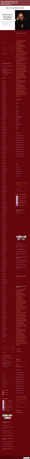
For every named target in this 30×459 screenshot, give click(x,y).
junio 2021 (3, 176)
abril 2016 (3, 273)
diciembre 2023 (4, 127)
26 (6, 349)
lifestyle (17, 66)
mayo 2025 (4, 99)
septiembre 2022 (4, 152)
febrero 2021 (4, 183)
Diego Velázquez (18, 51)
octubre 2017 (4, 248)
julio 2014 (3, 304)
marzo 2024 (4, 122)
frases (23, 57)
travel (21, 341)
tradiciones (18, 341)
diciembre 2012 (4, 328)
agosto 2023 (4, 134)
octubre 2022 (4, 150)
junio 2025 (3, 98)
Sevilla (23, 89)
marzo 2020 (4, 201)
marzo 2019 (4, 220)
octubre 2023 (4, 130)
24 (3, 349)
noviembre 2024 (4, 109)
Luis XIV (20, 68)
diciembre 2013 (4, 315)
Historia (17, 113)
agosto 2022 (4, 153)
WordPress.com (4, 386)
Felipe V (24, 54)
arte (17, 42)
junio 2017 (3, 255)
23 (12, 49)
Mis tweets (18, 410)
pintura (22, 88)
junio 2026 (3, 81)
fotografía (17, 304)
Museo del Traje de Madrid (20, 85)
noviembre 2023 (4, 129)
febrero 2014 (4, 312)
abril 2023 (3, 140)
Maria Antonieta (18, 69)
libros (23, 65)
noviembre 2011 (4, 335)
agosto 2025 (4, 96)
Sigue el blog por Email (21, 396)
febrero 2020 (4, 202)
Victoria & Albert (21, 94)
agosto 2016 (4, 266)
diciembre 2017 (4, 245)
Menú (27, 1)
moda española (21, 321)
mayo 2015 (4, 289)
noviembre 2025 (4, 91)
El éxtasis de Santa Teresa (19, 243)
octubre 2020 (4, 189)
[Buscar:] (8, 59)
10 (3, 47)
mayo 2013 (4, 323)
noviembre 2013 (4, 317)
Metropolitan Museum (19, 71)
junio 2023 (3, 137)
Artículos (17, 106)
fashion (25, 52)
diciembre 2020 (4, 186)
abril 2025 (3, 101)
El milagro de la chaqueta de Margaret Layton (7, 66)
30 (12, 349)
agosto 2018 (4, 232)
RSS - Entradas (6, 392)
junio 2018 (3, 235)
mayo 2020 (4, 197)
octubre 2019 (4, 209)
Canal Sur (17, 46)
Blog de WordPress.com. (15, 457)
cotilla (22, 48)
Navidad (21, 86)
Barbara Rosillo (18, 43)
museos (17, 86)
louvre (17, 68)
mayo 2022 (4, 158)
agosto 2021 (4, 173)
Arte (16, 108)
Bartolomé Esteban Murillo (20, 45)
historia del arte (18, 60)
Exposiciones (21, 52)
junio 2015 (3, 287)
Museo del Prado (18, 83)
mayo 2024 (4, 119)
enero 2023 (4, 145)
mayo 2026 (4, 83)
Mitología (25, 71)
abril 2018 (3, 238)
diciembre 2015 (4, 279)
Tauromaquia (22, 91)
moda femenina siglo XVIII (20, 74)
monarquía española (19, 77)
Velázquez (24, 341)
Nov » (5, 53)
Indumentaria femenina (19, 63)
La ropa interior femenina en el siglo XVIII (21, 246)
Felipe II (17, 54)
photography (18, 88)
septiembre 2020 (4, 191)
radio (17, 126)
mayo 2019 (4, 217)
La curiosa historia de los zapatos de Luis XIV (21, 267)
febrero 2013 (4, 325)
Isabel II (25, 63)
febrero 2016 (4, 276)
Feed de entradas (18, 171)
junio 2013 (3, 322)
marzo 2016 (4, 274)
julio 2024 (3, 116)
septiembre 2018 (4, 230)
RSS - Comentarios (18, 351)
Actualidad (20, 40)
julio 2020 (3, 194)
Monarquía (23, 324)
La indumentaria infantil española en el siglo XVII (21, 257)
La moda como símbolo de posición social (21, 254)
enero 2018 (4, 243)
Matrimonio (24, 69)
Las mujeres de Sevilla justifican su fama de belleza (7, 70)
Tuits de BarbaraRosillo (19, 212)
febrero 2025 (4, 104)
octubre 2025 (4, 93)
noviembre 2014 (4, 299)
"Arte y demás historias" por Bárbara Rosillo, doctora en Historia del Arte (9, 3)
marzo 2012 (4, 330)
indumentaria (18, 62)
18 (4, 49)
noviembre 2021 (4, 168)
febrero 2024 (4, 124)
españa (17, 52)
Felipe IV (21, 54)
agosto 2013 (4, 320)
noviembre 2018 (4, 227)
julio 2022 (3, 155)
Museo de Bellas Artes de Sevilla (21, 82)
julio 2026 (3, 80)
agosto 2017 (4, 251)
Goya (26, 57)
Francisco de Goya (19, 57)
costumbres (18, 48)
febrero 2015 (4, 294)
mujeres (24, 77)
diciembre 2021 (4, 166)
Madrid (24, 68)
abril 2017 (3, 258)
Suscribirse (18, 188)
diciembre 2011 (4, 333)
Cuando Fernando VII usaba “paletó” (21, 264)
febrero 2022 (4, 163)
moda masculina (18, 324)
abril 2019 (3, 219)
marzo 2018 (4, 240)
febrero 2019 (4, 222)
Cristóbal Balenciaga (19, 49)
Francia (21, 304)
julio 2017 (3, 253)
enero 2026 (4, 88)
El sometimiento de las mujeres (6, 72)
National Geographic (19, 124)
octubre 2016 (4, 263)
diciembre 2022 (4, 147)
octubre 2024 (4, 111)
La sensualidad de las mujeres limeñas (21, 260)
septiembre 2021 (4, 171)
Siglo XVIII (17, 91)
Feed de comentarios (19, 173)
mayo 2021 (4, 178)
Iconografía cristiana (19, 116)
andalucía (24, 40)
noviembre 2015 (4, 281)
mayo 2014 (4, 307)
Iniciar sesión (18, 169)
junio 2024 (3, 117)
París (23, 86)
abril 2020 (3, 199)
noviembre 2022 (4, 148)
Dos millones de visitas (5, 68)
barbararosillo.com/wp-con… (20, 135)
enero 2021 (4, 184)
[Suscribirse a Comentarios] (2, 394)
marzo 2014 (4, 310)
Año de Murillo (21, 42)
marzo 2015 (4, 292)
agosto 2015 (4, 284)
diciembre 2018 (4, 225)
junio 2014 (3, 305)
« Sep (3, 53)
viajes (17, 94)
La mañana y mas (19, 65)
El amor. (23, 51)
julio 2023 (3, 135)
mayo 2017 (4, 256)
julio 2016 (3, 268)
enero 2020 (4, 204)
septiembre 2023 (4, 132)
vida (25, 94)
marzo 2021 (4, 181)
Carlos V (21, 46)
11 (4, 47)
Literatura (21, 66)
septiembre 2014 (4, 302)
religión (17, 89)
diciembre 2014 (4, 297)
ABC (17, 40)
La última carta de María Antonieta (21, 251)
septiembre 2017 (4, 250)
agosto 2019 (4, 212)
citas (24, 46)
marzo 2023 (4, 142)
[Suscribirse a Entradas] (2, 392)
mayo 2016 (4, 271)
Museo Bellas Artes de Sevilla (20, 80)
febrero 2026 (4, 86)
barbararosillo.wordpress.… (20, 149)
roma (20, 89)
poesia (25, 88)
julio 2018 (3, 233)
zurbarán (17, 344)
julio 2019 (3, 214)
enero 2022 (4, 165)
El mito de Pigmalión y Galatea (20, 262)
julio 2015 (3, 286)
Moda (17, 121)
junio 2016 (3, 269)
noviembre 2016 (4, 261)
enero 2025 (4, 106)
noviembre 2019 (4, 207)
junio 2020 (3, 196)
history (23, 60)
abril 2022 (3, 160)
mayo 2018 (4, 237)
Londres (25, 66)
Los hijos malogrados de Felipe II (20, 249)
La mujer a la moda (5, 74)
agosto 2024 (4, 114)
